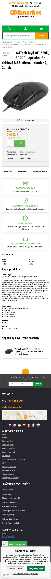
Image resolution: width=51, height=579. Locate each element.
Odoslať (38, 384)
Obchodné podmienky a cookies (13, 459)
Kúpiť (19, 143)
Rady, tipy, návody (8, 441)
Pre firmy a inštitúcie (9, 467)
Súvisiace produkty (40, 171)
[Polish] (24, 425)
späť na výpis (6, 54)
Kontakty (5, 437)
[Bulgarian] (38, 425)
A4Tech (31, 42)
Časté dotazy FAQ (8, 452)
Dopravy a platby (7, 445)
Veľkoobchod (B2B (8, 448)
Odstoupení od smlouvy (10, 478)
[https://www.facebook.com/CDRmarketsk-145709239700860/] (8, 536)
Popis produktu (22, 171)
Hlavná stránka (7, 42)
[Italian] (33, 425)
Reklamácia (6, 456)
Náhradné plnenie (8, 474)
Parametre (8, 171)
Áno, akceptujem (36, 568)
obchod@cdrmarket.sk (29, 6)
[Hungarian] (19, 425)
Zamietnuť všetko (15, 568)
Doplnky (17, 42)
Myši (24, 42)
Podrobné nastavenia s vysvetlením (25, 574)
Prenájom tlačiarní (8, 470)
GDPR (4, 463)
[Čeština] (10, 425)
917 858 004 (12, 400)
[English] (14, 425)
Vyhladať (42, 36)
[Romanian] (28, 425)
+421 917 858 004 (20, 3)
